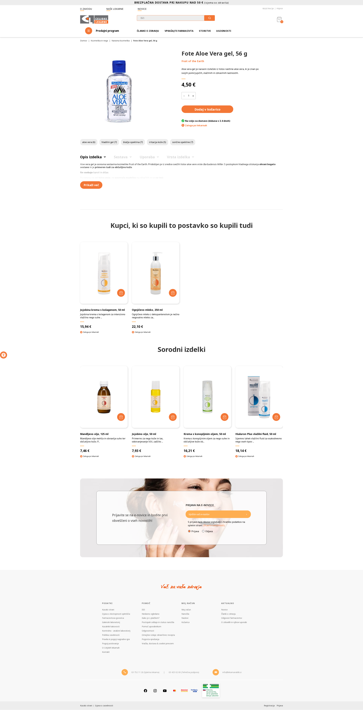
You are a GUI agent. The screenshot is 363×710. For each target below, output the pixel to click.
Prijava (280, 8)
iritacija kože (157, 142)
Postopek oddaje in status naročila (158, 622)
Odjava (209, 531)
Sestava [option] (121, 156)
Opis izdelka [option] (91, 156)
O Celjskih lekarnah (111, 647)
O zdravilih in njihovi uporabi (234, 622)
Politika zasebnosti (111, 635)
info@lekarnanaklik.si (231, 672)
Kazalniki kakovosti (111, 626)
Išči (143, 609)
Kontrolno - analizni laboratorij (116, 630)
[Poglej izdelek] (104, 273)
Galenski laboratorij (111, 622)
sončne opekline (182, 142)
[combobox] (176, 18)
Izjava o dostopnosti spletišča (116, 613)
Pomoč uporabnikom (151, 626)
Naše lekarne (115, 8)
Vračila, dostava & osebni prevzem (158, 643)
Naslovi (185, 618)
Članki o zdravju (148, 30)
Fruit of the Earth (193, 61)
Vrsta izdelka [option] (178, 156)
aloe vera (88, 142)
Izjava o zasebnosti (104, 705)
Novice (142, 8)
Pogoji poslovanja (110, 643)
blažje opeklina (133, 142)
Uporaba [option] (147, 156)
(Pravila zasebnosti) (213, 525)
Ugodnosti (223, 30)
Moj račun (186, 609)
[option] (104, 414)
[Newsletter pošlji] (246, 514)
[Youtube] (164, 690)
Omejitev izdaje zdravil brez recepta (158, 635)
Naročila (185, 613)
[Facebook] (145, 690)
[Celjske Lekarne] (94, 19)
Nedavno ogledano (150, 613)
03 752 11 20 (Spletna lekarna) (145, 672)
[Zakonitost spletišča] (211, 690)
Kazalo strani (108, 609)
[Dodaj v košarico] (121, 293)
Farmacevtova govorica (113, 618)
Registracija (268, 8)
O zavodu (86, 8)
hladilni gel (109, 142)
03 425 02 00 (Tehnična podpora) (184, 672)
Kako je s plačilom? (151, 618)
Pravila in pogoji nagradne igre (116, 639)
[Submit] (209, 18)
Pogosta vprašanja (150, 639)
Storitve (205, 30)
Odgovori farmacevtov (231, 618)
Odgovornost (148, 630)
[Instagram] (155, 690)
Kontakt (106, 652)
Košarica (185, 622)
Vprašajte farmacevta (179, 30)
